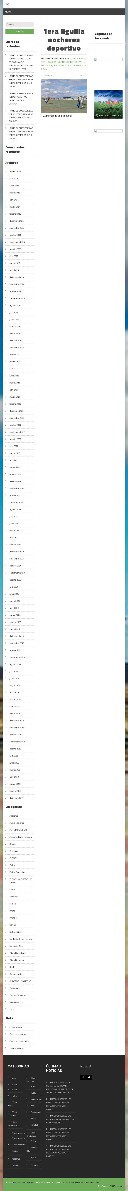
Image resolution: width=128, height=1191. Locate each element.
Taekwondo (15, 988)
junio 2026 (14, 186)
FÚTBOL (14, 858)
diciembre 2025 (17, 221)
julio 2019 (14, 671)
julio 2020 (14, 587)
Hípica (13, 904)
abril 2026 (14, 200)
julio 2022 (14, 446)
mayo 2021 (15, 530)
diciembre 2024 (17, 277)
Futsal (12, 890)
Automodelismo (17, 823)
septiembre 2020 (17, 573)
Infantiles (13, 918)
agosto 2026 (15, 171)
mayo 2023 (15, 383)
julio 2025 (14, 256)
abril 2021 (14, 537)
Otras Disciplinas (18, 953)
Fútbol (14, 1084)
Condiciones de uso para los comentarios (81, 1183)
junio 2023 (14, 376)
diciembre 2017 (17, 798)
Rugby (13, 967)
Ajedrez (34, 1118)
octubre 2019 (15, 650)
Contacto (34, 1165)
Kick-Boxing (36, 1099)
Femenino (14, 851)
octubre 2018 (15, 735)
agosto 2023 (15, 362)
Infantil (12, 911)
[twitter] (89, 1077)
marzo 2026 (15, 207)
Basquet (15, 1165)
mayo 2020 (15, 601)
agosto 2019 (15, 664)
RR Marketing (116, 1186)
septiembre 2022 (17, 432)
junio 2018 (14, 763)
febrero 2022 (15, 474)
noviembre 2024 (17, 284)
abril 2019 (14, 692)
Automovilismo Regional (21, 837)
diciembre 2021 (17, 481)
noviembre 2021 (17, 488)
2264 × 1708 (77, 58)
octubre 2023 (15, 354)
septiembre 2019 (17, 657)
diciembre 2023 (17, 340)
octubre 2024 (15, 291)
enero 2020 (15, 629)
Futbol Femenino (17, 872)
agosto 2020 (15, 580)
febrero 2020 (15, 622)
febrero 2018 (15, 791)
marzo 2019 (15, 699)
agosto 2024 (15, 305)
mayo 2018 (15, 770)
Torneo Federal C (18, 995)
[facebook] (83, 1077)
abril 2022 (14, 460)
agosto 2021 (15, 509)
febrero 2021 (15, 544)
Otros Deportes (17, 960)
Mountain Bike (16, 946)
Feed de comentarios (19, 1041)
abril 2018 (14, 777)
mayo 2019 (15, 685)
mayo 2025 (15, 263)
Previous (46, 75)
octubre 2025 (15, 235)
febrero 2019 (15, 706)
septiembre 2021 (17, 502)
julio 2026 (14, 179)
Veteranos (14, 1002)
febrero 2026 (15, 214)
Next (83, 75)
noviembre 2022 (17, 418)
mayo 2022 (15, 453)
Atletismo (14, 816)
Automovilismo (18, 1133)
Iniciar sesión (16, 1027)
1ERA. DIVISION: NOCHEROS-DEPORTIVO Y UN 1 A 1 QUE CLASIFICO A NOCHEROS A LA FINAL (63, 65)
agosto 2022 (15, 439)
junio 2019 (14, 678)
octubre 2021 (15, 495)
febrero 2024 (15, 326)
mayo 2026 (15, 193)
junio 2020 (14, 594)
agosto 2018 (15, 749)
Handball (14, 897)
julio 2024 (14, 312)
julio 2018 (14, 756)
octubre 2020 (15, 566)
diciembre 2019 (17, 636)
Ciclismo (34, 1141)
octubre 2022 (15, 425)
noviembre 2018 (17, 727)
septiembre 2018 (17, 742)
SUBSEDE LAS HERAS (20, 981)
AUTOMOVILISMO (18, 830)
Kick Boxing (15, 932)
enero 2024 (15, 333)
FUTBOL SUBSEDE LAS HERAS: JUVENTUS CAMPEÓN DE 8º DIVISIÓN (60, 1119)
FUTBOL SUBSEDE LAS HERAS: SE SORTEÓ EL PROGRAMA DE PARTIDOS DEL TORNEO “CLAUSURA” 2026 (21, 62)
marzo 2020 (15, 615)
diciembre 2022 (17, 411)
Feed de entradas (18, 1034)
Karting (13, 925)
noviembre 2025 (17, 228)
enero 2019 (15, 713)
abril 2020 (14, 608)
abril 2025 (14, 270)
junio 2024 (14, 319)
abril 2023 (14, 390)
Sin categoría (16, 974)
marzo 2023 (15, 397)
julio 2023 (14, 369)
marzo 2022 (15, 467)
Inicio (14, 1078)
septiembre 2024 (17, 298)
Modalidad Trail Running (21, 939)
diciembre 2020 (17, 552)
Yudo (12, 1009)
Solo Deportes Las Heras (23, 1183)
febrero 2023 (15, 404)
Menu (8, 11)
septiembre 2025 (17, 242)
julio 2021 (14, 516)
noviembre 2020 (17, 559)
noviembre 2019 (17, 643)
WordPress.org (16, 1048)
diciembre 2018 (17, 720)
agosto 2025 (15, 249)
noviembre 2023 (17, 347)
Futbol (12, 865)
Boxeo (13, 844)
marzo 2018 (15, 784)
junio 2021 (14, 523)
